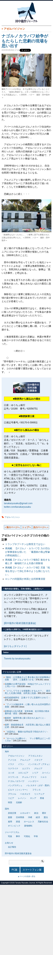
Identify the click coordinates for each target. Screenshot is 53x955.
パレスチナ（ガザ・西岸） (38, 785)
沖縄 (30, 817)
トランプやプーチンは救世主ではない (25, 544)
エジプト (26, 768)
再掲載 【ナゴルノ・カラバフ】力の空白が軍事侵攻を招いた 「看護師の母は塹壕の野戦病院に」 (27, 552)
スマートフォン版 (32, 869)
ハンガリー (33, 781)
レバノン (22, 798)
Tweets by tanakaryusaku (17, 658)
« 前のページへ (12, 527)
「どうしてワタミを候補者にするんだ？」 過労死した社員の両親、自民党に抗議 (27, 692)
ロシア (33, 798)
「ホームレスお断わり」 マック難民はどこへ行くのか (27, 739)
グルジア (38, 768)
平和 (36, 836)
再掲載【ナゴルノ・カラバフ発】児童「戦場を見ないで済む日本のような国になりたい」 (27, 571)
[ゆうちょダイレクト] (15, 646)
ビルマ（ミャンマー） (18, 790)
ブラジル (12, 794)
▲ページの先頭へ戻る (26, 876)
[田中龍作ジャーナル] (26, 22)
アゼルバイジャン (14, 28)
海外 (7, 751)
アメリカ (12, 760)
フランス (36, 790)
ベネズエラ (25, 794)
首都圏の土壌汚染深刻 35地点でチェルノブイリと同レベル (27, 685)
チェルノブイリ (29, 777)
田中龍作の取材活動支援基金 (18, 853)
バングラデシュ (15, 785)
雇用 (10, 821)
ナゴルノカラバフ (16, 781)
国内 (7, 809)
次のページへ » (40, 527)
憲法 (46, 817)
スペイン (46, 773)
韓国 (10, 802)
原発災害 (12, 813)
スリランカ (13, 777)
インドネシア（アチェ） (39, 764)
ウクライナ (13, 768)
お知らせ (9, 843)
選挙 (44, 813)
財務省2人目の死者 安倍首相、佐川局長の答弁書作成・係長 (27, 712)
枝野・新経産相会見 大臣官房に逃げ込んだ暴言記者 (27, 726)
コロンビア (23, 773)
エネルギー (25, 813)
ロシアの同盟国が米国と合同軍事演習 (25, 579)
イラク (11, 764)
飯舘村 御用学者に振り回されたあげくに (24, 718)
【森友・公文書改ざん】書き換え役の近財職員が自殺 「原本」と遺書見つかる (27, 678)
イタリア (38, 760)
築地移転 (28, 826)
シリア (35, 773)
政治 (36, 813)
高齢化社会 (43, 821)
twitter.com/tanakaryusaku (17, 507)
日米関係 (20, 817)
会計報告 (12, 847)
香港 (42, 798)
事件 (18, 836)
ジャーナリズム (12, 832)
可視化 (27, 836)
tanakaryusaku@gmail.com (18, 503)
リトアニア (39, 794)
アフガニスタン (35, 756)
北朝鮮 (19, 802)
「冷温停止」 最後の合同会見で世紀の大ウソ (26, 731)
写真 (10, 836)
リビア (11, 798)
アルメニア (25, 760)
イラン (21, 764)
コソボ (11, 773)
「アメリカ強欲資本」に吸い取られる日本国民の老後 (27, 705)
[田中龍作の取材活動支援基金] (20, 623)
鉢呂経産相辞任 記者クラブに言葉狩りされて (26, 697)
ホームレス (29, 821)
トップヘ (26, 527)
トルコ (43, 777)
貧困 (10, 817)
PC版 (14, 869)
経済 (38, 817)
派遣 (18, 821)
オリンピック (14, 826)
